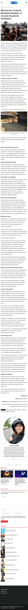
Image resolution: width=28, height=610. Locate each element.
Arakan (7, 409)
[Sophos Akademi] (14, 2)
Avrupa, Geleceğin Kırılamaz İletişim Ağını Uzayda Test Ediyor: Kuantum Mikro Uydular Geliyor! (20, 481)
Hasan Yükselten (9, 578)
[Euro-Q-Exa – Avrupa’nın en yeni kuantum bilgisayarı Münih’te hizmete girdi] (7, 474)
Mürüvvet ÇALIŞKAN (10, 560)
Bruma (11, 409)
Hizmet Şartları (4, 593)
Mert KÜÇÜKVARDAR (10, 535)
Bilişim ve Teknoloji (9, 7)
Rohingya (7, 411)
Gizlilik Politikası (4, 589)
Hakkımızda (3, 591)
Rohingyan (12, 411)
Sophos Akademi (9, 530)
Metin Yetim (7, 543)
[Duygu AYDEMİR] (14, 430)
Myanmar (24, 409)
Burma (14, 409)
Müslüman (19, 409)
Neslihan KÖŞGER (9, 565)
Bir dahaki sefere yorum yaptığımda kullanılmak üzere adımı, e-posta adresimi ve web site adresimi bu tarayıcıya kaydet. (13, 517)
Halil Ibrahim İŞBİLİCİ (9, 552)
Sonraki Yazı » (18, 465)
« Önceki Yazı (9, 465)
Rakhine (2, 411)
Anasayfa (2, 7)
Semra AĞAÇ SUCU (9, 573)
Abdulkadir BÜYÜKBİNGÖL (11, 556)
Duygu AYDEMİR (14, 445)
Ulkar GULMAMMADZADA (11, 569)
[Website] (13, 459)
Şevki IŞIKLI (8, 539)
